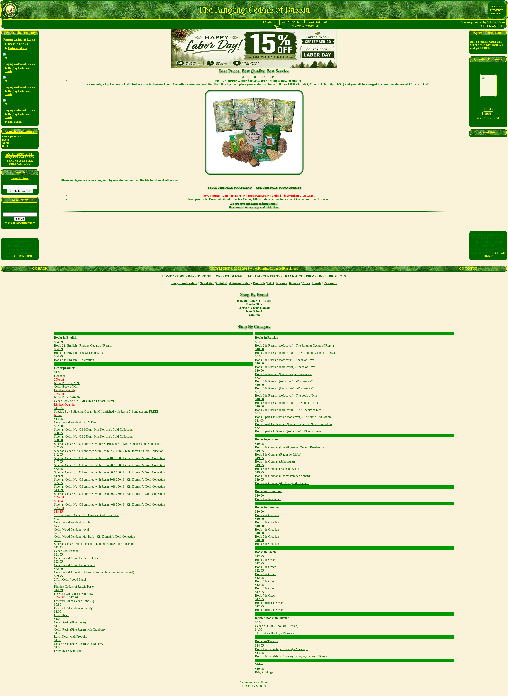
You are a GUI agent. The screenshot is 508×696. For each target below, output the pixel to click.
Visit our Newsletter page (20, 222)
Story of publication (184, 283)
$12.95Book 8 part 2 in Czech (269, 608)
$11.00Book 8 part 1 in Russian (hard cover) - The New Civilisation (293, 422)
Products (259, 283)
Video (259, 664)
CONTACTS (271, 276)
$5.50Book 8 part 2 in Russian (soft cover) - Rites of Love (288, 429)
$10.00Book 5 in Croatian (267, 534)
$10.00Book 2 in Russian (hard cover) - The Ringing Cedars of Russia (295, 350)
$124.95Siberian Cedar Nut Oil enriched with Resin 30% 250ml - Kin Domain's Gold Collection (109, 477)
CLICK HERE (24, 256)
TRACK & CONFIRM (298, 276)
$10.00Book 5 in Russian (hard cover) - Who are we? (284, 386)
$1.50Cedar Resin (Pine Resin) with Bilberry (78, 641)
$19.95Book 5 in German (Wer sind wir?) (277, 466)
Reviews (294, 283)
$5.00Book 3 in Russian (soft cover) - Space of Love (284, 358)
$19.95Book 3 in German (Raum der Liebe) (278, 452)
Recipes (281, 283)
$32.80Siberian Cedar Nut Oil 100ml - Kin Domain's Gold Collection (93, 427)
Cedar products (11, 136)
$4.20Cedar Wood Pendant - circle (72, 520)
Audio (5, 142)
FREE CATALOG (20, 163)
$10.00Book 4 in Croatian (267, 527)
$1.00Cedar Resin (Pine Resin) (70, 620)
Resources (330, 283)
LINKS (322, 276)
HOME (167, 276)
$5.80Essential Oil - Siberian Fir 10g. (73, 606)
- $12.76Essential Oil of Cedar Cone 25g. (74, 599)
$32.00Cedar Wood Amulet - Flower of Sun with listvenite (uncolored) (94, 570)
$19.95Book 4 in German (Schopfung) (275, 459)
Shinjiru (261, 685)
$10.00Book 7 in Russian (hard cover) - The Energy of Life (288, 408)
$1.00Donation (60, 374)
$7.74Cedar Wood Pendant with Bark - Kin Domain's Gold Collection (94, 534)
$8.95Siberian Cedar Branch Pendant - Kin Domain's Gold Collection (94, 541)
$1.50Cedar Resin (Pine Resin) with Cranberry (80, 627)
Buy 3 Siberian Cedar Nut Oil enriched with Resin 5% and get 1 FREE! (487, 45)
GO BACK (40, 268)
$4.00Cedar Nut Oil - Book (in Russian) (276, 624)
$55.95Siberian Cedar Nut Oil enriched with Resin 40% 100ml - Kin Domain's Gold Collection (109, 484)
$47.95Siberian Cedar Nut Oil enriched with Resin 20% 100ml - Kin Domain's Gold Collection (109, 463)
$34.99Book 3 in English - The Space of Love (78, 350)
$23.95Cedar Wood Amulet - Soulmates (74, 563)
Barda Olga (254, 304)
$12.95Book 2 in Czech (265, 558)
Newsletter (207, 283)
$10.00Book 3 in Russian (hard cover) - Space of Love (285, 365)
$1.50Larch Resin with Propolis (70, 634)
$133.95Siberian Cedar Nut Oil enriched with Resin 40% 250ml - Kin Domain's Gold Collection (109, 491)
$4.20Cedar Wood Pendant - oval (71, 527)
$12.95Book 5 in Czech (265, 579)
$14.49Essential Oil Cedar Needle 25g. (74, 591)
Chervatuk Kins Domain (254, 308)
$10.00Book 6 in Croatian (267, 541)
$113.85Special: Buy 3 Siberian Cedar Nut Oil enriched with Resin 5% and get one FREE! (106, 409)
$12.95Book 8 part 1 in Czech (269, 600)
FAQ (270, 283)
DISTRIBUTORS (210, 276)
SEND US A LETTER (20, 160)
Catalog (221, 283)
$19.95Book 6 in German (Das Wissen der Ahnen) (282, 474)
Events (316, 283)
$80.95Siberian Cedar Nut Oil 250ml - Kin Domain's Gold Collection (93, 434)
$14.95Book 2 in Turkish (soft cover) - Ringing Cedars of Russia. (291, 654)
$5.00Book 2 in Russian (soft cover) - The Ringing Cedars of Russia (294, 343)
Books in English (65, 337)
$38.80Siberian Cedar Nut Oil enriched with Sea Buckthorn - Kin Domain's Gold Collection (107, 441)
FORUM (254, 276)
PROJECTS (337, 276)
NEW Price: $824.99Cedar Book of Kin (67, 385)
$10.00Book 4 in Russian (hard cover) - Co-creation (283, 372)
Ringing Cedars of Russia (254, 300)
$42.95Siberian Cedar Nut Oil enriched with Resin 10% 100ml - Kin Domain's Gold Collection (109, 456)
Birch (5, 146)
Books (5, 139)
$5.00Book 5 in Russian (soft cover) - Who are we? (284, 379)
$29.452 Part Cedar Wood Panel (70, 577)
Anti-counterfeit (239, 283)
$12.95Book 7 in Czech (265, 593)
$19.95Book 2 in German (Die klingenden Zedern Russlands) (289, 445)
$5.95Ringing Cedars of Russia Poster (74, 584)
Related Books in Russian (272, 618)
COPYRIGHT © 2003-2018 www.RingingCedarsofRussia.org (254, 268)
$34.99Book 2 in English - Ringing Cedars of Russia (83, 343)
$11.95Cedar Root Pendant (66, 549)
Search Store (20, 178)
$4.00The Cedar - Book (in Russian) (274, 631)
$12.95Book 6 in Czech (265, 586)
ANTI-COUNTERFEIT (20, 154)
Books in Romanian (268, 491)
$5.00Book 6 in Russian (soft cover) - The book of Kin (286, 393)
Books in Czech (265, 552)
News (306, 283)
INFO (192, 276)
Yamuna (254, 315)
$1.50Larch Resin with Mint (68, 649)
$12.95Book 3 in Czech (265, 565)
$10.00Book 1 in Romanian (268, 497)
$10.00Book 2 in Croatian (267, 513)
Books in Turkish (266, 641)
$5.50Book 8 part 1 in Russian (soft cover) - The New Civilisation (293, 415)
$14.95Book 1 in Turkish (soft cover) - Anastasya (281, 647)
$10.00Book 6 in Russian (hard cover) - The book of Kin (286, 400)
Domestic (294, 80)
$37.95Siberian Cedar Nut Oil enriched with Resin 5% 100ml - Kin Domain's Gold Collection (108, 449)
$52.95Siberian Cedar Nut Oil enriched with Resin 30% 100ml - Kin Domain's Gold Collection (109, 470)
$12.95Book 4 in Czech (265, 572)
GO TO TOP (468, 268)
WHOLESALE (235, 276)
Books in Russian (266, 337)
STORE (179, 276)
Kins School (254, 311)
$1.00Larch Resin (61, 613)
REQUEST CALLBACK (20, 157)
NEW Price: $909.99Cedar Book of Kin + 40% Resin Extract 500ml (84, 399)
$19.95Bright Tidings (264, 670)
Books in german (266, 439)
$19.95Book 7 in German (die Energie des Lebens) (282, 481)
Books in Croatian (267, 507)
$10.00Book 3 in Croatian (267, 520)
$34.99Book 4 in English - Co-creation (74, 358)
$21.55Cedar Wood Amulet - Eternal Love (76, 556)
